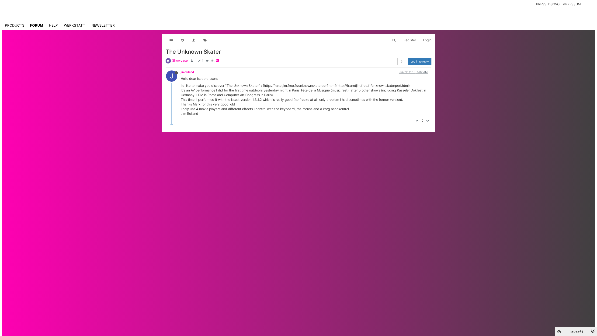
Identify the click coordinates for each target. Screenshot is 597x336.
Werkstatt (74, 25)
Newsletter (103, 25)
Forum (36, 25)
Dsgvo (554, 4)
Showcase (180, 60)
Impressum (571, 4)
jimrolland (187, 72)
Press (541, 4)
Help (53, 25)
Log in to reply (419, 61)
